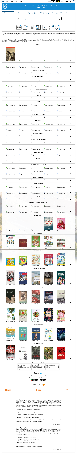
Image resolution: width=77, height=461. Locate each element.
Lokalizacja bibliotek (14, 36)
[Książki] (19, 30)
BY (58, 1)
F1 (67, 1)
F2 (69, 1)
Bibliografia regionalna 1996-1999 (57, 13)
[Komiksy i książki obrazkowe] (39, 30)
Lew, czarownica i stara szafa (21, 365)
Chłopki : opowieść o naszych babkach (37, 367)
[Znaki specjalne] (61, 20)
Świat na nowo (48, 367)
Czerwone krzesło (34, 369)
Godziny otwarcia (24, 36)
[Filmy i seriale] (45, 30)
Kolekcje (26, 19)
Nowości (7, 1)
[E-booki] (32, 30)
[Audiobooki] (25, 30)
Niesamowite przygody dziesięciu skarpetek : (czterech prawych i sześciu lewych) (28, 367)
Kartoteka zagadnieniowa (69, 12)
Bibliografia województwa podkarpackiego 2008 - (32, 13)
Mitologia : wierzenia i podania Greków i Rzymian (24, 369)
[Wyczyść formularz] (59, 20)
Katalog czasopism (20, 12)
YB (56, 1)
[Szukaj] (61, 18)
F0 (65, 1)
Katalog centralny (7, 12)
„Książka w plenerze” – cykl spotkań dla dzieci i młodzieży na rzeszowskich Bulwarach (32, 427)
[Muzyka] (51, 30)
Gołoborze (47, 368)
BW (54, 1)
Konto (21, 1)
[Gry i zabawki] (58, 30)
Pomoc (16, 1)
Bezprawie (47, 366)
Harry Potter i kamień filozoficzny (22, 368)
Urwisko (47, 369)
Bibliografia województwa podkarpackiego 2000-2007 (44, 13)
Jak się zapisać (6, 36)
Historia (12, 1)
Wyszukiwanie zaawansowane (20, 19)
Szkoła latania (20, 366)
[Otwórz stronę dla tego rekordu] (10, 54)
